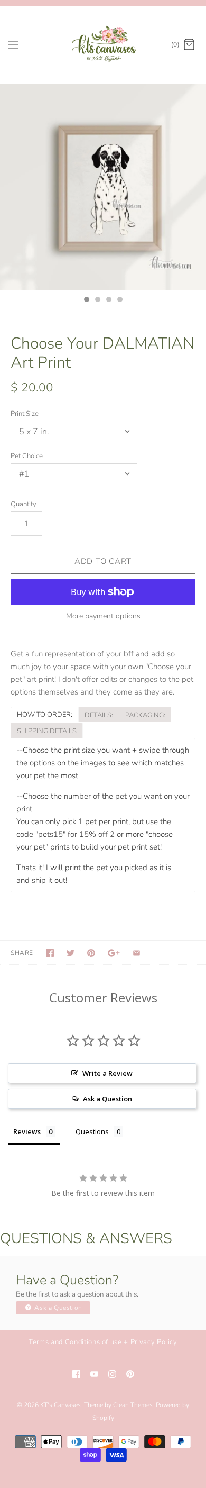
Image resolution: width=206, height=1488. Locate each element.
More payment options (103, 616)
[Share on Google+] (114, 953)
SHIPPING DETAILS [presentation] (47, 731)
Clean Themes (133, 1405)
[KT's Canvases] (103, 45)
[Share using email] (137, 953)
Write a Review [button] (107, 1073)
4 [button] (119, 300)
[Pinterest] (130, 1374)
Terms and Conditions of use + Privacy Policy (103, 1342)
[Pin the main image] (91, 953)
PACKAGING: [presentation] (145, 715)
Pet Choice (27, 456)
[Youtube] (94, 1374)
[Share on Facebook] (50, 953)
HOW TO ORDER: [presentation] (44, 714)
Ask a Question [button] (107, 1098)
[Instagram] (112, 1374)
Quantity (23, 504)
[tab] (44, 714)
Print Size (25, 413)
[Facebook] (76, 1374)
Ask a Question (57, 1307)
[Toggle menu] (13, 44)
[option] (103, 187)
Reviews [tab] (27, 1131)
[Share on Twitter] (70, 953)
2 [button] (97, 300)
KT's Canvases (60, 1405)
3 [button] (108, 300)
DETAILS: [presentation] (99, 715)
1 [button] (86, 300)
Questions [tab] (92, 1131)
